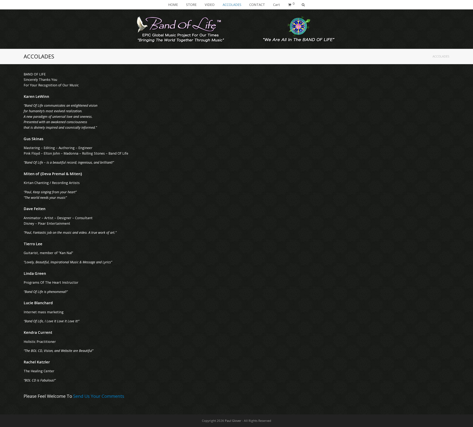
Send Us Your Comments (98, 396)
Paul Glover (233, 420)
